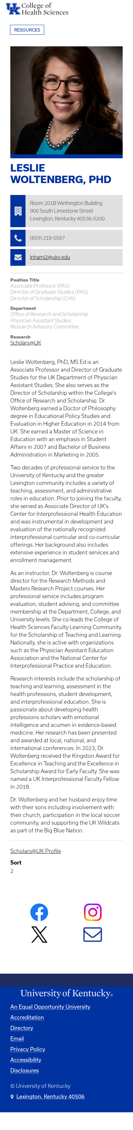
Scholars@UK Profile (35, 851)
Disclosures (24, 1070)
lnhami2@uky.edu (50, 257)
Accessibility (25, 1060)
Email (17, 1038)
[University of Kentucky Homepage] (66, 993)
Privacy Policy (27, 1049)
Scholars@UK (25, 343)
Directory (21, 1028)
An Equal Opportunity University (50, 1007)
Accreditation (27, 1017)
